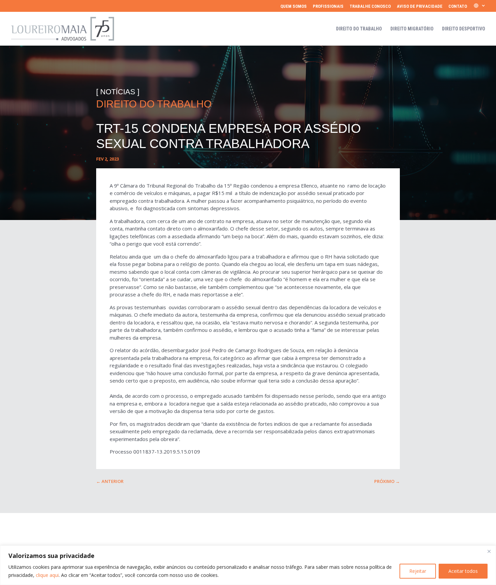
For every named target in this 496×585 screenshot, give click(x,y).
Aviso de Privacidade (419, 6)
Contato (457, 6)
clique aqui (47, 575)
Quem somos (293, 6)
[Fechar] (489, 551)
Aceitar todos (463, 571)
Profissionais (328, 6)
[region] (248, 565)
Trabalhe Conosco (370, 6)
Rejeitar (417, 571)
